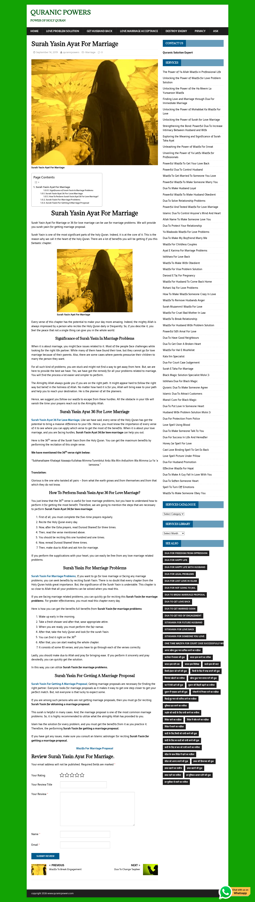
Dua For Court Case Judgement (181, 363)
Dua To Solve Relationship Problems (184, 201)
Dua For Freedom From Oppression (186, 553)
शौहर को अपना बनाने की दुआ (176, 761)
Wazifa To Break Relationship (180, 319)
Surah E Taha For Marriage (178, 369)
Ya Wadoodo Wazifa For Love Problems (186, 232)
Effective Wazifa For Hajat (178, 468)
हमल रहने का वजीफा (173, 775)
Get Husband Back (99, 31)
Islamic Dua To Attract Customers (182, 394)
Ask (215, 31)
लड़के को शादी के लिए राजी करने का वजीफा (182, 712)
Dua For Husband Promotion (179, 462)
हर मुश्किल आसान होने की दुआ (198, 775)
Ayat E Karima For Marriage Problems (185, 250)
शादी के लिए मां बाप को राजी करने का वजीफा (182, 747)
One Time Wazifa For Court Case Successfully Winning (198, 643)
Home (34, 31)
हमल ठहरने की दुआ (194, 768)
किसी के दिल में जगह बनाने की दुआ (206, 671)
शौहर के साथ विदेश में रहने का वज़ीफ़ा (179, 754)
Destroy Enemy (176, 31)
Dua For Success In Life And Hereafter (185, 437)
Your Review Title (41, 785)
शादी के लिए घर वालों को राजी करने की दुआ (182, 740)
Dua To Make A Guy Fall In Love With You (187, 475)
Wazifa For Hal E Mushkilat (179, 350)
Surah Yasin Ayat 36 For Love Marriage (64, 193)
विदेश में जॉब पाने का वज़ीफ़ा (198, 720)
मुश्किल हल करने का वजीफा (176, 706)
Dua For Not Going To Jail (180, 588)
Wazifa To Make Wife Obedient (181, 263)
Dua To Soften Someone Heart (180, 481)
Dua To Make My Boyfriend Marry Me (185, 238)
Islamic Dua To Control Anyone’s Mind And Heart (192, 213)
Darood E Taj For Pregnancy (179, 275)
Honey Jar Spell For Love (177, 443)
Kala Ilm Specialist (173, 356)
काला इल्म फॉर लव (172, 664)
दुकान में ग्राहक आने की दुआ (176, 692)
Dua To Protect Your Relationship (182, 226)
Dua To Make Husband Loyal (179, 188)
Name (35, 834)
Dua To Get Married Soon (180, 609)
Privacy (200, 31)
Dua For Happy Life (176, 560)
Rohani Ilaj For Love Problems (180, 288)
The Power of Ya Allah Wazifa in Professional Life (192, 72)
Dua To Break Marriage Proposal (185, 595)
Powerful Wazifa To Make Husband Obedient (189, 195)
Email (35, 845)
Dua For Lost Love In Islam (181, 581)
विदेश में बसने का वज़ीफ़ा (174, 726)
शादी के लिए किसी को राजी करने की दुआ (181, 733)
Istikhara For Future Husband (183, 622)
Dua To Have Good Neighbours (181, 338)
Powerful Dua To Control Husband (183, 170)
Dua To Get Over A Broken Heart (182, 344)
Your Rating (38, 775)
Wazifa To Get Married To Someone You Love (189, 176)
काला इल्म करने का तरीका (200, 657)
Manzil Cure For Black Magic (180, 400)
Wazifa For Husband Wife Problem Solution (188, 325)
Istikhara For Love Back (176, 257)
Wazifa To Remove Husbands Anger (184, 300)
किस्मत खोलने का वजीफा (175, 678)
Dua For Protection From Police (181, 419)
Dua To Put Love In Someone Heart (183, 406)
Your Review (39, 794)
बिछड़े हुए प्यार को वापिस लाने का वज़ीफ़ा (181, 699)
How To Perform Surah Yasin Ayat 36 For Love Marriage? (73, 196)
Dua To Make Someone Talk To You (183, 431)
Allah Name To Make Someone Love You (187, 219)
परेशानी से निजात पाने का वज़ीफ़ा (206, 692)
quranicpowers (71, 52)
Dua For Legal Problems (179, 574)
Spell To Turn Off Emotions (178, 487)
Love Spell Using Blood (176, 425)
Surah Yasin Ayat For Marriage (53, 187)
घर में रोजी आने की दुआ (174, 685)
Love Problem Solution (62, 31)
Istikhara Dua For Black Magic (180, 381)
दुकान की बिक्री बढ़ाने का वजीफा (201, 685)
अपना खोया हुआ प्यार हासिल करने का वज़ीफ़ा (183, 650)
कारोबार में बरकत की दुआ (175, 657)
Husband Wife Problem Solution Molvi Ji (187, 412)
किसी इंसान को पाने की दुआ (176, 671)
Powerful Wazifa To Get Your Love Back (186, 163)
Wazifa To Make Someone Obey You (184, 493)
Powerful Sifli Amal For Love (179, 331)
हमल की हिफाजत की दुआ (203, 761)
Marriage (90, 52)
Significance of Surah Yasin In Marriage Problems (71, 190)
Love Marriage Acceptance (139, 31)
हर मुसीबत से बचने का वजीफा (176, 782)
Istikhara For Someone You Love (184, 636)
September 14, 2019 (47, 52)
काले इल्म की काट (211, 664)
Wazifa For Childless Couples (180, 244)
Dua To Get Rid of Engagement (183, 616)
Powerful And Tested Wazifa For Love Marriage (190, 207)
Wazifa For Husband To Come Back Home (187, 282)
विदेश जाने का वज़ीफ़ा (173, 720)
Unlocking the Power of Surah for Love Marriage (191, 120)
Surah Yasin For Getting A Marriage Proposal (67, 202)
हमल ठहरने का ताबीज (173, 768)
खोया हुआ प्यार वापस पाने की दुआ (203, 678)
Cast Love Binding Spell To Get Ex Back (186, 450)
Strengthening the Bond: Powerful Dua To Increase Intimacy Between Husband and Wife (193, 128)
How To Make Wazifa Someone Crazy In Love (189, 294)
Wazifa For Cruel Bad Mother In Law (184, 313)
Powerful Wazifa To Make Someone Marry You (190, 182)
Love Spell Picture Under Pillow (181, 456)
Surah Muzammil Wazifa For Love (182, 307)
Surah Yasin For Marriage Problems (63, 199)
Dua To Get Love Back (177, 602)
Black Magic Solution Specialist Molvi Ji (186, 375)
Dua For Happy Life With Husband (185, 567)
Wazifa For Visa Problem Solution (182, 269)
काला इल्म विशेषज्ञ (192, 664)
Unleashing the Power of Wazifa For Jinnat (188, 147)
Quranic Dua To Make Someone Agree (185, 387)
